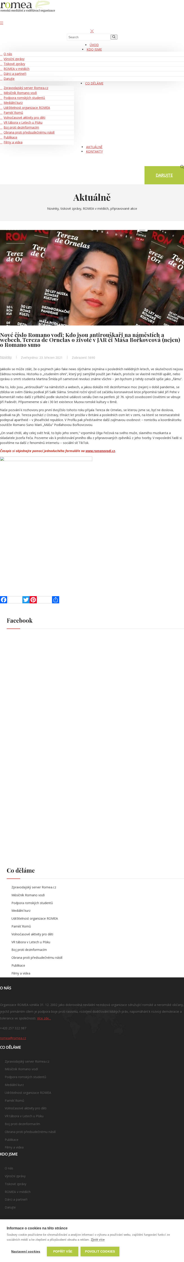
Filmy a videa (13, 142)
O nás (8, 54)
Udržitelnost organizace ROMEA (27, 107)
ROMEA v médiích (16, 69)
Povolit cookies (100, 1251)
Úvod (94, 45)
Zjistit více (98, 1239)
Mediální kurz (13, 102)
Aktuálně (94, 147)
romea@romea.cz (13, 1038)
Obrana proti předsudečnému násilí (29, 132)
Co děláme (94, 83)
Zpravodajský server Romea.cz (26, 88)
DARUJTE (164, 175)
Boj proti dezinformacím (21, 127)
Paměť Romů (13, 112)
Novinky (6, 357)
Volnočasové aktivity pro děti (24, 117)
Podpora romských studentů (24, 98)
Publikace (10, 137)
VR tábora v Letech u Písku (23, 122)
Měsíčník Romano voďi (20, 93)
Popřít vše (62, 1251)
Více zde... (44, 1018)
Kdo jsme (94, 49)
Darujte (9, 78)
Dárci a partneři (15, 73)
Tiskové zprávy (14, 64)
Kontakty (94, 151)
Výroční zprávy (14, 59)
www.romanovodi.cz (100, 451)
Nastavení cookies (25, 1251)
